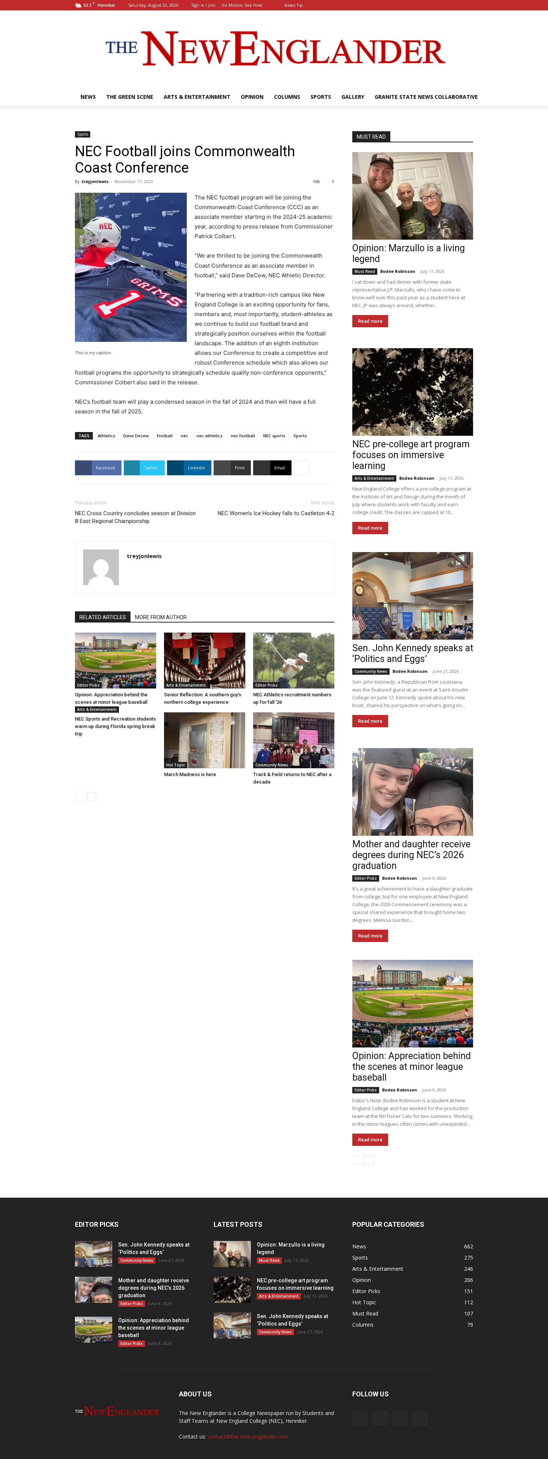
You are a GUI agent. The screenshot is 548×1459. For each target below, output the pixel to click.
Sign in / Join (203, 5)
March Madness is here (190, 774)
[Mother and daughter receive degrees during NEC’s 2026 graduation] (412, 792)
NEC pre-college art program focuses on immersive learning (411, 455)
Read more (370, 321)
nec (184, 435)
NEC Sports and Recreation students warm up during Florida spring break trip (115, 726)
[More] (301, 467)
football (165, 435)
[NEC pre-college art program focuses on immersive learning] (412, 392)
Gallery (352, 96)
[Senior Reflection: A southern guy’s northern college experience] (204, 660)
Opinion (252, 96)
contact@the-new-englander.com (248, 1436)
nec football (243, 435)
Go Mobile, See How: (242, 5)
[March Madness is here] (204, 740)
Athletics (106, 435)
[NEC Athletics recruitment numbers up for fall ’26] (293, 660)
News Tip (293, 5)
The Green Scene (129, 96)
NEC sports (274, 435)
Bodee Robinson (397, 271)
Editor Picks (88, 685)
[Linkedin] (455, 5)
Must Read (365, 271)
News (88, 96)
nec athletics (209, 435)
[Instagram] (442, 5)
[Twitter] (467, 5)
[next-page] (91, 796)
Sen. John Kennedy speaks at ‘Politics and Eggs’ (412, 653)
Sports (321, 96)
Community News (271, 765)
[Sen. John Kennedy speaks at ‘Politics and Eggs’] (412, 596)
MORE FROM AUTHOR (161, 617)
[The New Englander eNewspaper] (274, 49)
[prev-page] (79, 796)
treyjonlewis (95, 181)
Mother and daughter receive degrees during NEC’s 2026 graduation (411, 855)
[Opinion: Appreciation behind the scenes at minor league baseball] (115, 660)
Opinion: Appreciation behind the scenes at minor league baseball (411, 1066)
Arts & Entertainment (197, 96)
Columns (287, 96)
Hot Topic (175, 765)
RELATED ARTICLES (102, 617)
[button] (419, 5)
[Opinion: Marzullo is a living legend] (412, 196)
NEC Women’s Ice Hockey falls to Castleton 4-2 (276, 513)
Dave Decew (136, 435)
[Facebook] (430, 5)
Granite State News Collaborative (426, 96)
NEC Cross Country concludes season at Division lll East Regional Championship (135, 517)
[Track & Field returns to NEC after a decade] (293, 740)
